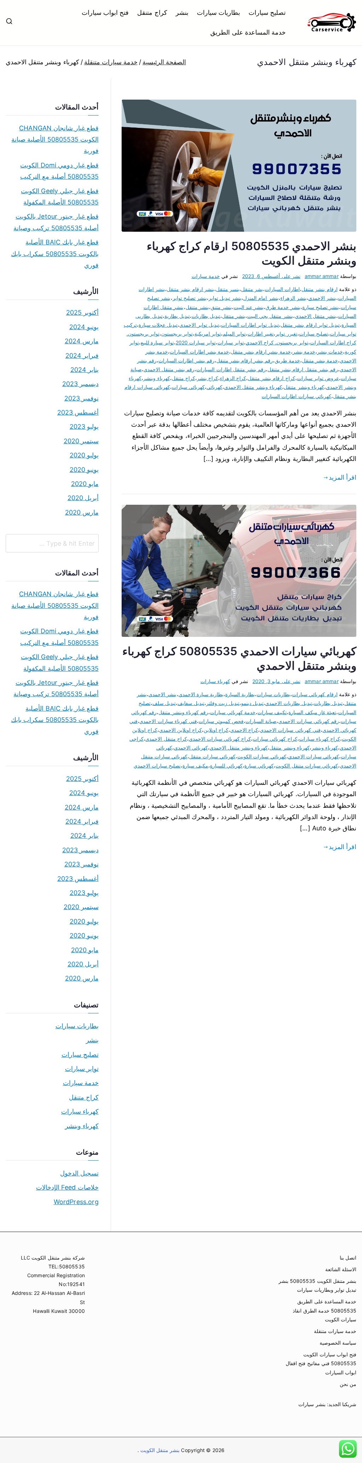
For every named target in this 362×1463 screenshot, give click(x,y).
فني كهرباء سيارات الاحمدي (168, 721)
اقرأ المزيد (342, 477)
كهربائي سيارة (259, 766)
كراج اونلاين (216, 730)
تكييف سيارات (272, 712)
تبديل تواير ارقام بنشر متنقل (310, 325)
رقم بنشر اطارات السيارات (186, 360)
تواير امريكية (207, 334)
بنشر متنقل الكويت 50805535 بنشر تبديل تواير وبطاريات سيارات (317, 1285)
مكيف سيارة (195, 766)
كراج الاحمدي (244, 730)
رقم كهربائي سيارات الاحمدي (308, 721)
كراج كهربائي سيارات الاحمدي (220, 739)
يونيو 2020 (84, 469)
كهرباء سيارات (215, 681)
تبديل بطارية (177, 316)
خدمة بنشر (304, 352)
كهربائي (214, 387)
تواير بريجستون (177, 334)
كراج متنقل (152, 12)
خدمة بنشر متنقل (320, 360)
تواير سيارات (230, 342)
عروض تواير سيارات (318, 378)
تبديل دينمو (252, 703)
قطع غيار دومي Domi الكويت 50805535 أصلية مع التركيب (59, 170)
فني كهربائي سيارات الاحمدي (290, 730)
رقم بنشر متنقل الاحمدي (169, 369)
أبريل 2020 (83, 498)
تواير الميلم (234, 334)
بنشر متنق (221, 307)
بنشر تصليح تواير (190, 298)
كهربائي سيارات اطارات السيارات (296, 396)
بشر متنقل (252, 289)
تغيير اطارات (260, 334)
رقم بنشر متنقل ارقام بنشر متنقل (303, 369)
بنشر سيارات (311, 1404)
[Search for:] (52, 543)
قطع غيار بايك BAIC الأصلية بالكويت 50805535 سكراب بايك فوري (55, 253)
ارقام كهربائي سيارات (314, 694)
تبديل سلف (164, 703)
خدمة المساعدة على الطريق (248, 32)
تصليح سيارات (267, 12)
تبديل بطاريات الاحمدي (288, 703)
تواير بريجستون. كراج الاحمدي (277, 342)
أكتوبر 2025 (82, 312)
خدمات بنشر (330, 352)
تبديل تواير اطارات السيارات (250, 325)
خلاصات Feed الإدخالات (67, 1187)
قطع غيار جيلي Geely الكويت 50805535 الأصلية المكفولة (60, 196)
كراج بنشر (207, 378)
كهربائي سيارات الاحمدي (313, 756)
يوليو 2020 (84, 455)
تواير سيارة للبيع (157, 342)
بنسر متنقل (227, 289)
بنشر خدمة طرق (282, 307)
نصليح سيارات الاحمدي (157, 766)
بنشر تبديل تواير (225, 298)
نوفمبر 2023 (81, 398)
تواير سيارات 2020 (196, 342)
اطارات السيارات (282, 289)
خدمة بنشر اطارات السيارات (199, 352)
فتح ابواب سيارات (105, 12)
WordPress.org (76, 1202)
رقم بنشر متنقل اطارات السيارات (231, 369)
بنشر (182, 12)
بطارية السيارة (240, 694)
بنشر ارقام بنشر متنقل (190, 289)
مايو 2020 (85, 483)
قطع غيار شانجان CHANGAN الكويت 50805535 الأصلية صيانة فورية (55, 139)
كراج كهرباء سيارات (319, 739)
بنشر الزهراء (293, 298)
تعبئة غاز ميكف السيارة (312, 712)
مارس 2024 (82, 341)
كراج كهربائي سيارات (275, 739)
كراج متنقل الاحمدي (166, 739)
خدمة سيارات (206, 276)
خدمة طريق (287, 360)
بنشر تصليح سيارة (320, 307)
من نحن (348, 1384)
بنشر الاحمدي (322, 298)
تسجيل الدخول (79, 1173)
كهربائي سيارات (188, 387)
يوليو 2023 (84, 426)
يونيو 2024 (84, 327)
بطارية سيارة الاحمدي (201, 694)
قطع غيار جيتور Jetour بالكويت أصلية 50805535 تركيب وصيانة (56, 222)
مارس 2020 (82, 512)
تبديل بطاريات (206, 316)
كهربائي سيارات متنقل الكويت (306, 766)
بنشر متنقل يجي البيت (270, 316)
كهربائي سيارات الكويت (261, 756)
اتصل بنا (348, 1258)
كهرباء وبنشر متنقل (304, 387)
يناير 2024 (84, 369)
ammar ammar (322, 276)
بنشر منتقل (233, 316)
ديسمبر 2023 (80, 383)
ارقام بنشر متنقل (319, 289)
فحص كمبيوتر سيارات (221, 721)
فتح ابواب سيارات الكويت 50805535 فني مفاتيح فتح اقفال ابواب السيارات (321, 1363)
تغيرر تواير (286, 334)
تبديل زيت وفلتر (222, 703)
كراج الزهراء (233, 378)
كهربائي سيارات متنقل (212, 756)
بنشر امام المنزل (260, 298)
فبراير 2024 (82, 355)
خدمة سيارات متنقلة (335, 1331)
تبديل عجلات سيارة (158, 325)
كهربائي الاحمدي (191, 748)
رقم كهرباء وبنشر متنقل (183, 712)
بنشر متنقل (197, 307)
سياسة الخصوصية (338, 1343)
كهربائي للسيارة (226, 766)
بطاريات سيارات (218, 12)
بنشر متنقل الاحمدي (315, 316)
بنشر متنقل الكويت (159, 1450)
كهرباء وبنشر (156, 378)
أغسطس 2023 (78, 412)
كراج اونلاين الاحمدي (180, 730)
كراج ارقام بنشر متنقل (271, 378)
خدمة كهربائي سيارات (233, 712)
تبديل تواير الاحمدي (199, 325)
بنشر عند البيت (249, 307)
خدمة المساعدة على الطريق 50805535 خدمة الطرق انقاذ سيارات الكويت (324, 1310)
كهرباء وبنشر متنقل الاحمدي (253, 387)
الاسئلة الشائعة (340, 1269)
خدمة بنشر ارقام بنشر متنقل (261, 352)
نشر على (271, 276)
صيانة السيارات (260, 721)
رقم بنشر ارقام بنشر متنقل (244, 360)
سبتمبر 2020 (81, 441)
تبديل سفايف (190, 703)
